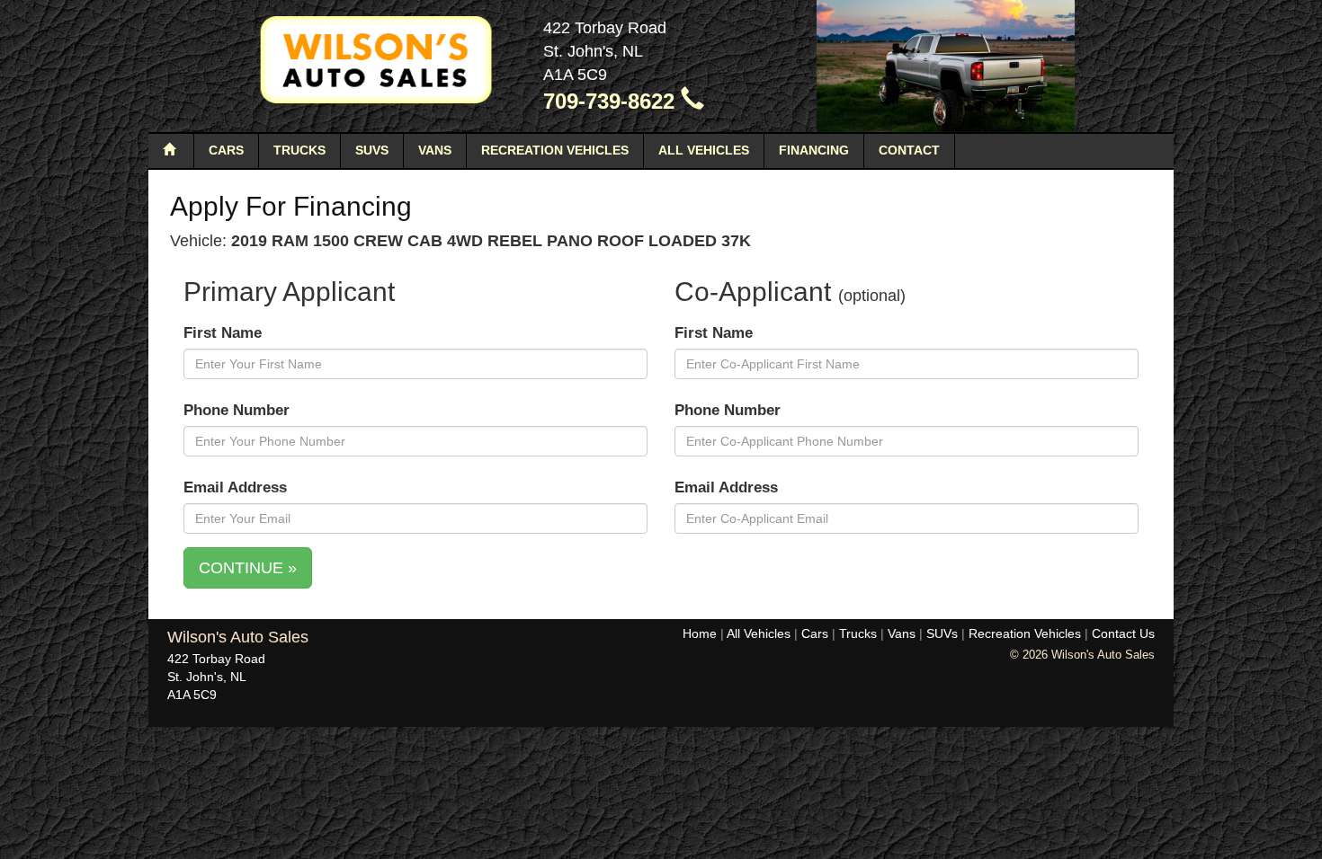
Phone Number (236, 410)
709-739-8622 (612, 101)
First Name (222, 332)
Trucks (299, 150)
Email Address (235, 487)
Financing (814, 150)
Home (700, 633)
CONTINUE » (248, 568)
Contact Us (1123, 633)
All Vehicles (703, 150)
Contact (909, 150)
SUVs (372, 150)
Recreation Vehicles (555, 150)
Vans (434, 150)
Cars (226, 150)
